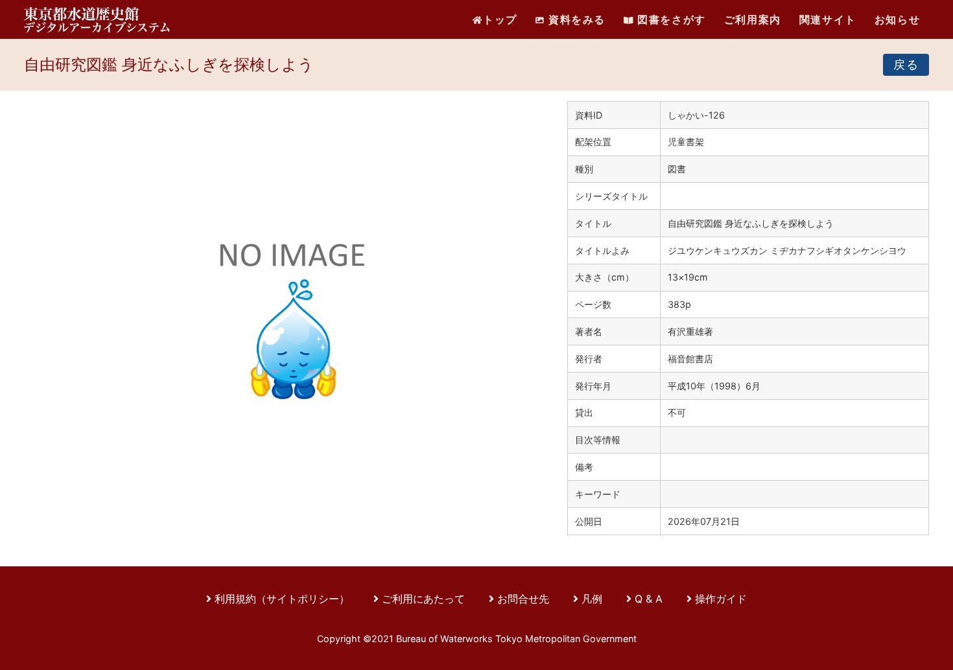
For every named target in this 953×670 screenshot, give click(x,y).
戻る (906, 64)
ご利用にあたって (425, 598)
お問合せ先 (523, 598)
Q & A (649, 598)
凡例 (592, 598)
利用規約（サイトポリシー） (282, 598)
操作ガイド (721, 598)
